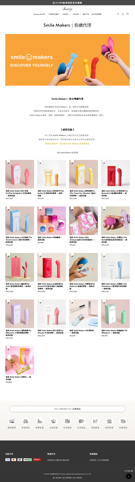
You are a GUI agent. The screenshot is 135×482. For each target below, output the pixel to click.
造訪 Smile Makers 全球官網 (67, 152)
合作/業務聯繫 (97, 14)
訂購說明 (93, 460)
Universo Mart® (39, 14)
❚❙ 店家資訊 (77, 478)
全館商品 (65, 14)
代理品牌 (76, 14)
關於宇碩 (86, 14)
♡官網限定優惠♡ (54, 14)
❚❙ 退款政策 (57, 478)
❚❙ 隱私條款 (67, 478)
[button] (118, 14)
